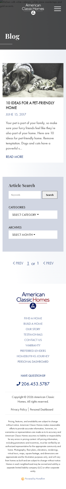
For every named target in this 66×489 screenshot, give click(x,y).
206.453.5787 (35, 384)
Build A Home (33, 324)
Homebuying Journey (33, 356)
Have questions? (33, 375)
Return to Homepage (33, 9)
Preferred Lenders (33, 351)
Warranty (33, 345)
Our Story (33, 329)
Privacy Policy (19, 409)
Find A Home (33, 318)
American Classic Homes (33, 294)
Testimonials (33, 334)
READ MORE (14, 156)
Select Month (22, 235)
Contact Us (33, 340)
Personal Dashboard (33, 361)
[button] (57, 8)
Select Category (24, 215)
